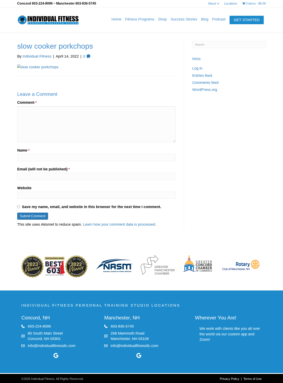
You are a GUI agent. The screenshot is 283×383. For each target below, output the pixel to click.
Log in (197, 68)
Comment (27, 102)
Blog (204, 19)
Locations (230, 3)
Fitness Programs (139, 19)
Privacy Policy (229, 379)
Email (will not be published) (43, 169)
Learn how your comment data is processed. (119, 224)
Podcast (219, 19)
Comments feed (205, 83)
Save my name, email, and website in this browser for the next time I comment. (91, 207)
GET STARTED (247, 20)
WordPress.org (204, 90)
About (212, 3)
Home (116, 19)
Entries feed (202, 75)
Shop (162, 19)
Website (24, 188)
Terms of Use (252, 379)
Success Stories (184, 19)
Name (23, 150)
